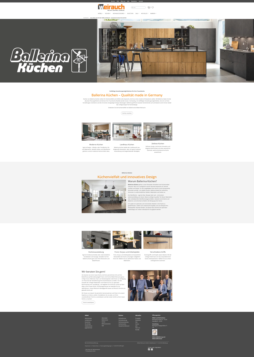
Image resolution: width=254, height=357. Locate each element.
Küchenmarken (122, 324)
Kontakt (137, 329)
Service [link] (113, 1)
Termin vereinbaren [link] (88, 302)
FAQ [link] (118, 1)
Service (137, 324)
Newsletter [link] (134, 1)
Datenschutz (95, 346)
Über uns (137, 328)
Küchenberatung (123, 320)
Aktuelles (138, 315)
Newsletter (138, 320)
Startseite (86, 17)
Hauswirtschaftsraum (124, 326)
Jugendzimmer (88, 328)
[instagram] (152, 349)
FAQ (136, 322)
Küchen (121, 315)
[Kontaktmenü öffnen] (149, 7)
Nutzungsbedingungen (106, 346)
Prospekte (137, 318)
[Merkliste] (152, 7)
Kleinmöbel (104, 318)
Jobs (136, 326)
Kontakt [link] (141, 1)
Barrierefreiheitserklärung (91, 343)
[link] (111, 7)
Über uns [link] (123, 1)
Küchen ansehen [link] (127, 113)
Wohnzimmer (88, 318)
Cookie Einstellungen (119, 345)
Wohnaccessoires (106, 324)
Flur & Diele (88, 324)
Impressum (88, 346)
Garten (103, 322)
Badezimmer (105, 320)
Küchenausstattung (123, 322)
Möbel (87, 315)
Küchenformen (122, 318)
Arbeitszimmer (88, 326)
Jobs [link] (128, 1)
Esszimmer (87, 322)
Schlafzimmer (88, 320)
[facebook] (149, 349)
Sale (103, 325)
